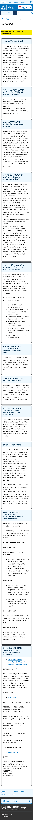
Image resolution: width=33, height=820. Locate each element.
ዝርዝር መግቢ (6, 13)
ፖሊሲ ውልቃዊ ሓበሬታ (7, 814)
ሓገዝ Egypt (6, 19)
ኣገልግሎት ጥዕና (14, 19)
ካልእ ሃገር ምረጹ (11, 801)
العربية (10, 2)
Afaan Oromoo (12, 794)
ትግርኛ (3, 2)
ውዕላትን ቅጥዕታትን (6, 816)
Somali (23, 2)
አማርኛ (3, 794)
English (16, 2)
